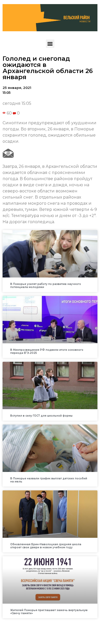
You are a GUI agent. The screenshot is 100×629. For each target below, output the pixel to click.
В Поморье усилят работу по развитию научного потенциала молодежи (45, 285)
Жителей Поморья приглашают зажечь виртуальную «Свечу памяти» (49, 612)
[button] (50, 43)
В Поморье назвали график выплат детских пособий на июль (48, 480)
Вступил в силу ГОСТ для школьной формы (41, 415)
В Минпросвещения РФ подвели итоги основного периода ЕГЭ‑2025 (46, 351)
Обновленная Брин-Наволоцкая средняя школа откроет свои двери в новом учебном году (45, 546)
